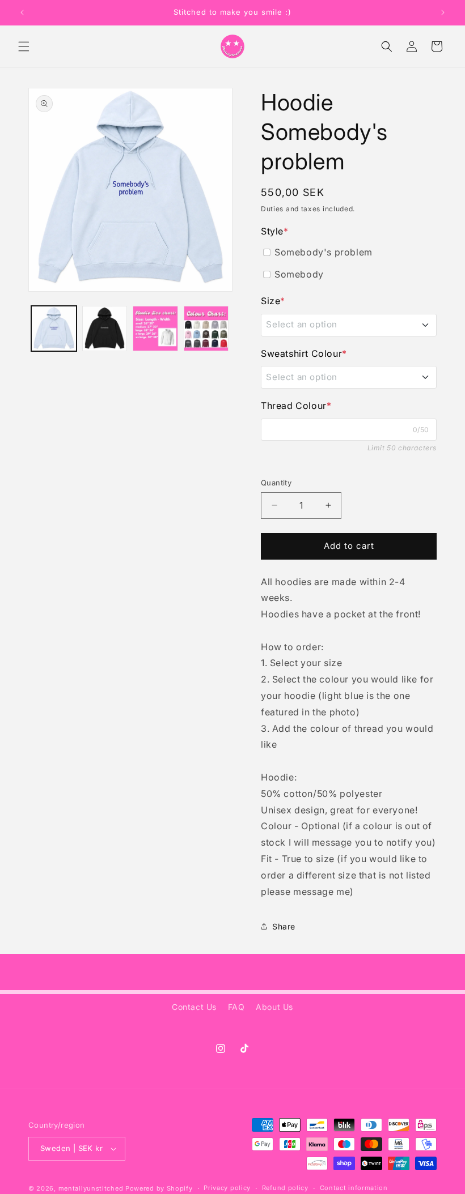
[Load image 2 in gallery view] (105, 328)
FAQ (236, 1007)
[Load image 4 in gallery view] (206, 328)
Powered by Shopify (159, 1188)
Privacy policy (227, 1188)
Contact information (354, 1188)
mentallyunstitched (91, 1188)
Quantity (276, 482)
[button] (23, 46)
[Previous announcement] (22, 12)
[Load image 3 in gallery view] (155, 328)
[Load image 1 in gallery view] (54, 328)
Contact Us (194, 1007)
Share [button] (283, 926)
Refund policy (285, 1188)
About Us (274, 1007)
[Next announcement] (442, 12)
